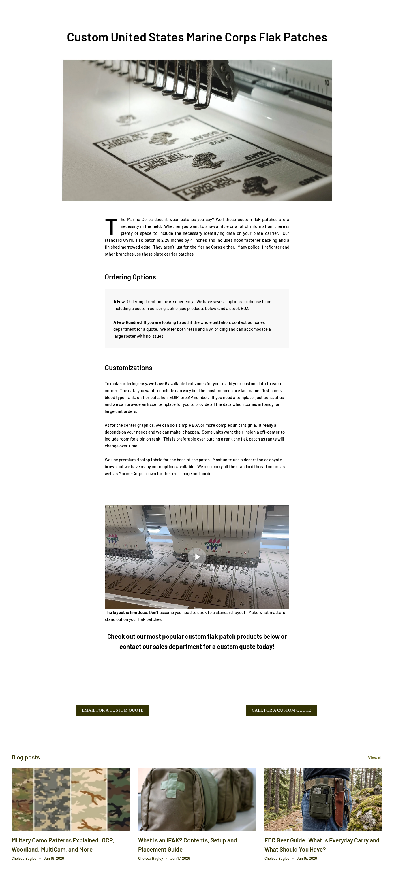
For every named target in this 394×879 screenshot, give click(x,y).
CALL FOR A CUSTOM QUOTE (281, 710)
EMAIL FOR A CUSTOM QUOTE (112, 710)
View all (376, 757)
